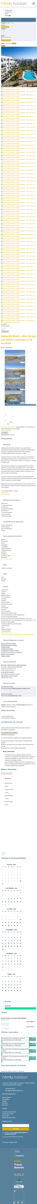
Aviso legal (5, 1115)
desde (3, 18)
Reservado (8, 1001)
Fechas (3, 23)
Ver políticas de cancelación (9, 733)
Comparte (4, 432)
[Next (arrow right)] (3, 854)
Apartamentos (6, 1097)
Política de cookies (8, 1114)
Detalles (4, 1101)
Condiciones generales (9, 1112)
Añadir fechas (5, 27)
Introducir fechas (6, 40)
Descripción (5, 331)
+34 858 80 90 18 (10, 1089)
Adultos (3, 28)
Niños (2, 36)
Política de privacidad (8, 1117)
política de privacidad (19, 1132)
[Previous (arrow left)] (2, 854)
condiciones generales (10, 1134)
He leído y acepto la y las (16, 1133)
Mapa (6, 14)
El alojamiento (9, 10)
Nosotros (5, 1105)
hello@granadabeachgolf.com (14, 1090)
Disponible (8, 1006)
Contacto (5, 1103)
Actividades (5, 1099)
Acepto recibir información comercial (13, 1136)
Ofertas (7, 15)
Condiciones (8, 12)
